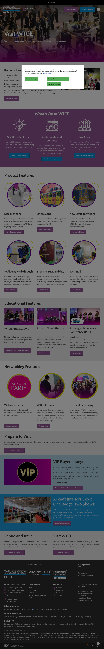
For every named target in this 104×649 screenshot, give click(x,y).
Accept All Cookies (54, 84)
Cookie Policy (47, 73)
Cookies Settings (31, 78)
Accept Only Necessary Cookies (58, 79)
